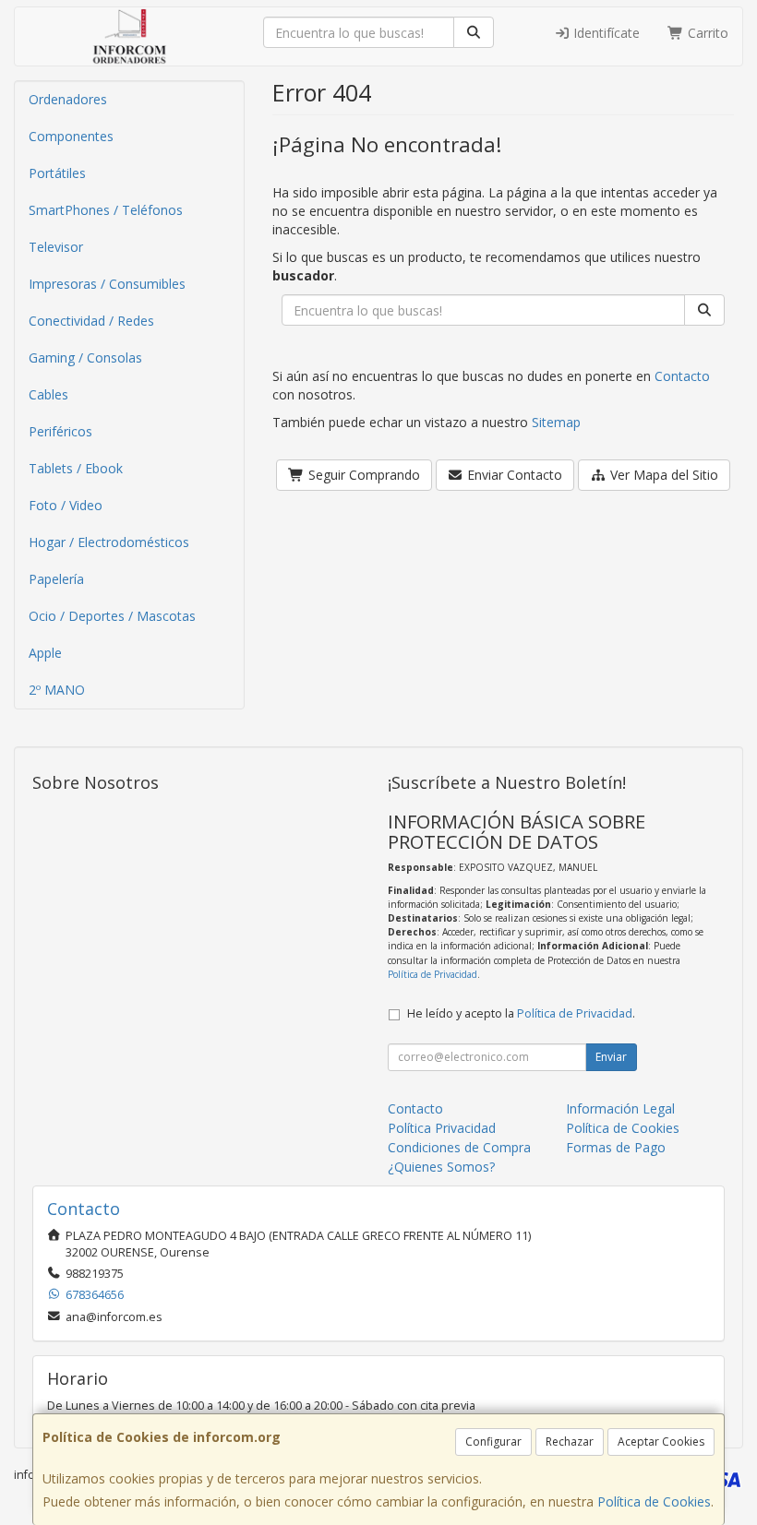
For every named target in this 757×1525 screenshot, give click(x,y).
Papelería (56, 579)
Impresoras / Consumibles (107, 283)
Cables (48, 394)
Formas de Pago (616, 1147)
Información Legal (620, 1108)
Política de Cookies (654, 1501)
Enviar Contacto (512, 474)
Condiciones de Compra (459, 1147)
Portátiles (57, 173)
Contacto (682, 376)
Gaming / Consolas (85, 357)
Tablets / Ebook (76, 468)
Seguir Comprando (362, 474)
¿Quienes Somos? (441, 1166)
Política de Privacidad (432, 974)
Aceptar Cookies (661, 1441)
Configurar (493, 1441)
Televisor (56, 247)
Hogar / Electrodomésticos (109, 542)
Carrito (706, 33)
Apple (45, 652)
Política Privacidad (442, 1128)
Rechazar (570, 1441)
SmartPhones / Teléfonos (106, 210)
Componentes (71, 136)
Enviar (611, 1057)
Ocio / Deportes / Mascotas (112, 616)
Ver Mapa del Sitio (662, 474)
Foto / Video (65, 505)
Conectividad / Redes (91, 320)
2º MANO (57, 689)
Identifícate (605, 33)
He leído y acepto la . (521, 1013)
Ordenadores (68, 99)
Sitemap (556, 422)
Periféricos (60, 431)
